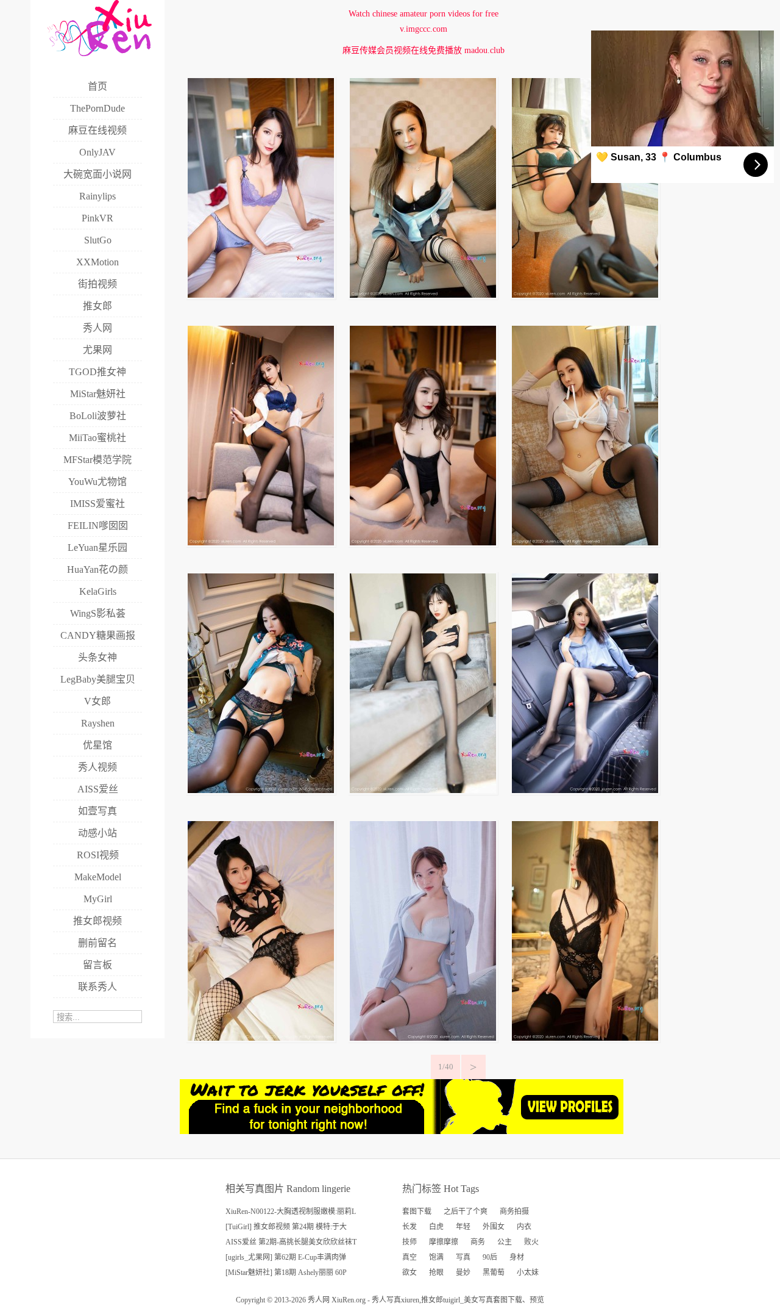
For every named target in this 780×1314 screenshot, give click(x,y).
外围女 (494, 1226)
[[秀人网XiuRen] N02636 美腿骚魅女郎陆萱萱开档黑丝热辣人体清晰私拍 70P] (585, 295)
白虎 (436, 1226)
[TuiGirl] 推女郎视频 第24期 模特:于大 (286, 1226)
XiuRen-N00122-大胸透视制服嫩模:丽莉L (290, 1211)
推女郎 (432, 1300)
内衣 (524, 1226)
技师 (409, 1242)
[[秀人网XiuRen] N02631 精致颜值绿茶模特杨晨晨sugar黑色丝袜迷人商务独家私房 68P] (261, 542)
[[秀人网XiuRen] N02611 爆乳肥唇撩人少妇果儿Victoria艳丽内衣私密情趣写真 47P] (585, 542)
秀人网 (319, 1300)
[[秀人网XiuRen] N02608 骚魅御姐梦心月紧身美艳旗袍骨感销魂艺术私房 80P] (261, 790)
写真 (463, 1257)
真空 (409, 1257)
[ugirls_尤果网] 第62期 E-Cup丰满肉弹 (285, 1257)
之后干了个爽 (466, 1211)
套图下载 (416, 1211)
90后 (490, 1257)
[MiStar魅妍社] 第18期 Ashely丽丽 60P (286, 1272)
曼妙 (463, 1272)
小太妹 (528, 1272)
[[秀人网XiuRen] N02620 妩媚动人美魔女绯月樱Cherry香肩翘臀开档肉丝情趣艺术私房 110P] (423, 542)
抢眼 (436, 1272)
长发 (409, 1226)
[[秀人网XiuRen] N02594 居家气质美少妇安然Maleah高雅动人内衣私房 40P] (585, 1038)
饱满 (436, 1257)
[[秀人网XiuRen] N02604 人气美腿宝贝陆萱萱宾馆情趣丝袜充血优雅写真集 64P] (423, 790)
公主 (504, 1242)
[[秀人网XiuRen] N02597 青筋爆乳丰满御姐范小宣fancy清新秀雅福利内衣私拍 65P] (423, 1038)
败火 (531, 1242)
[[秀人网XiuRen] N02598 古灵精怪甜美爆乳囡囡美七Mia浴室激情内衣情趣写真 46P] (261, 1038)
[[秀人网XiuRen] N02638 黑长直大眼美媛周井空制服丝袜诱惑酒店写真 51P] (423, 295)
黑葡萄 (494, 1272)
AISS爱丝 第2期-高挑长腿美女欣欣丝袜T (290, 1242)
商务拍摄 (514, 1211)
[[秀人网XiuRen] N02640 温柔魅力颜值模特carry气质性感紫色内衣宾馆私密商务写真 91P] (261, 295)
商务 (477, 1242)
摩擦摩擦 (443, 1242)
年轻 (463, 1226)
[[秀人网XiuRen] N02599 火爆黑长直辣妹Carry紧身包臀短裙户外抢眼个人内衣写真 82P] (585, 790)
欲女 (409, 1272)
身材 (516, 1257)
